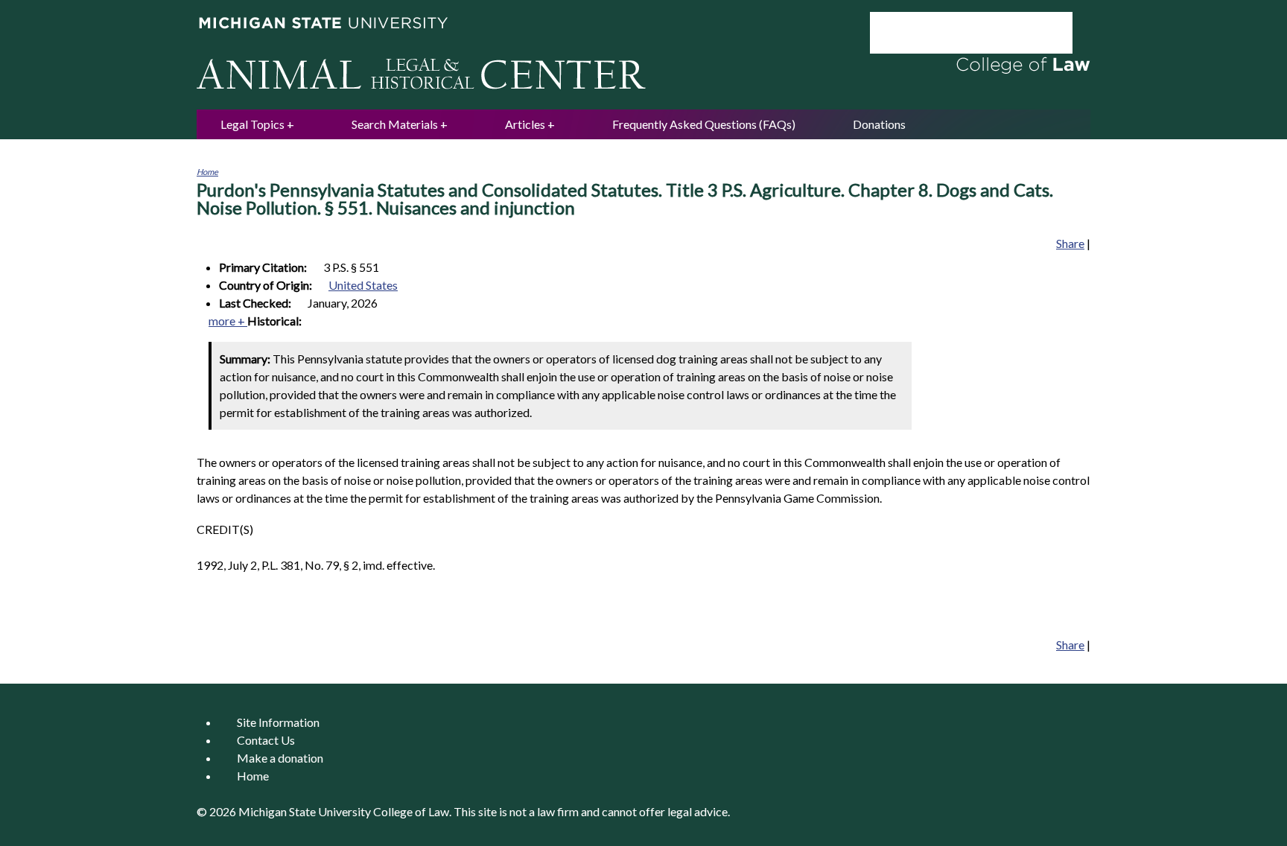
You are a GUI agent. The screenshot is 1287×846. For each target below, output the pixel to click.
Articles (525, 124)
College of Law (411, 811)
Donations (879, 124)
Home (207, 171)
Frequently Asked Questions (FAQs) (703, 124)
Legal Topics (252, 124)
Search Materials (395, 124)
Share (1070, 243)
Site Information (278, 722)
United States (363, 285)
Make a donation (280, 758)
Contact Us (266, 740)
